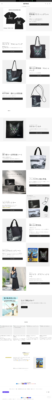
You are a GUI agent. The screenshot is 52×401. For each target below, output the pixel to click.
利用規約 (28, 388)
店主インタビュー (12, 388)
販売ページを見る (39, 132)
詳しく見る (39, 24)
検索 (16, 388)
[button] (2, 4)
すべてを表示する (26, 343)
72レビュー (26, 355)
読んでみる (24, 307)
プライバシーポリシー (39, 388)
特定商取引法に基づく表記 (22, 388)
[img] (26, 354)
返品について (33, 388)
